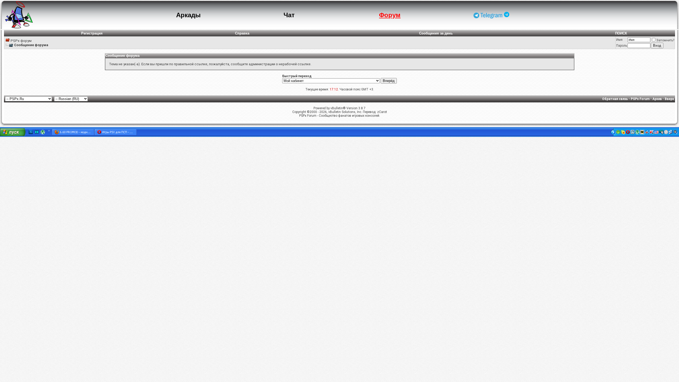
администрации (262, 64)
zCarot (382, 112)
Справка (242, 33)
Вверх (669, 99)
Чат (289, 15)
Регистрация (92, 33)
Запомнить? (665, 40)
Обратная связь (615, 99)
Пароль (621, 45)
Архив (657, 99)
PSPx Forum (640, 99)
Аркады (188, 15)
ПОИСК (621, 33)
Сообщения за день (436, 33)
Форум (390, 15)
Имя (619, 40)
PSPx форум (21, 41)
